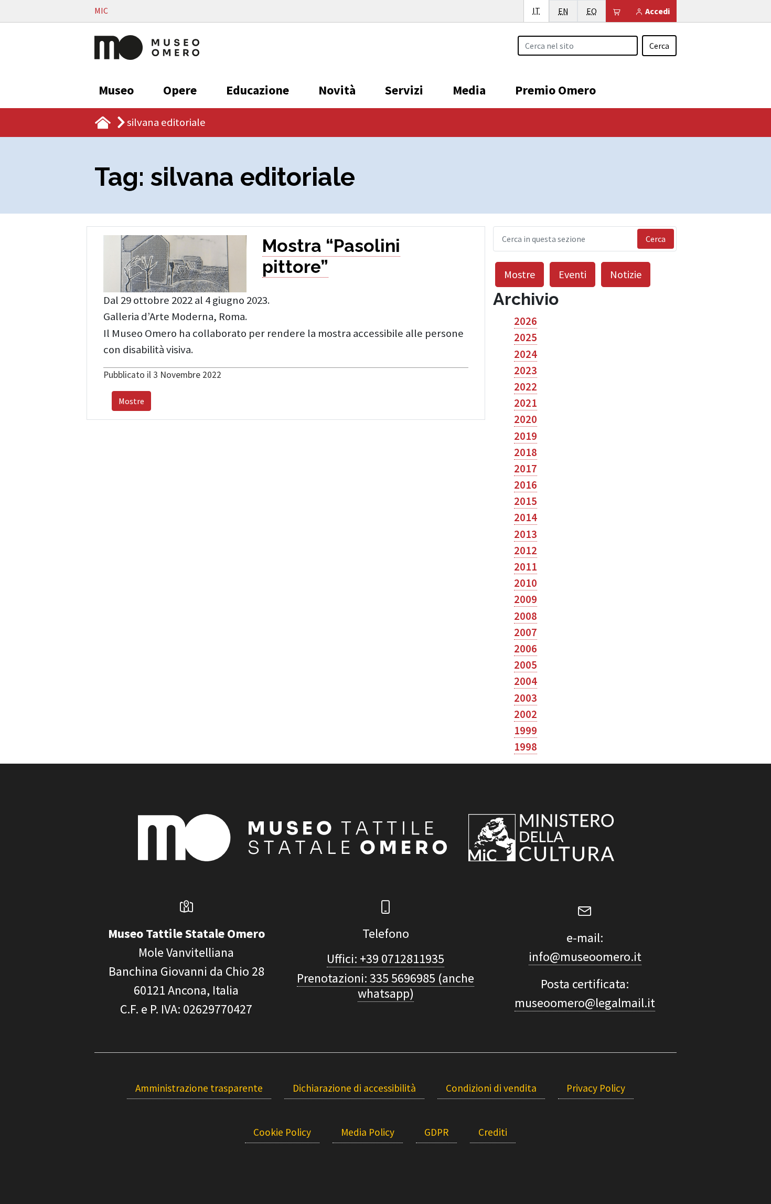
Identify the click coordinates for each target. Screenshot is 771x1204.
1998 (525, 747)
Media (469, 90)
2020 (525, 419)
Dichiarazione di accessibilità (354, 1088)
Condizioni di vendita (491, 1088)
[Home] (146, 46)
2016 (525, 485)
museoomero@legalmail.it (585, 1003)
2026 (525, 321)
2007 (525, 632)
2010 (525, 583)
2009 (525, 599)
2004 (525, 681)
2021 (525, 403)
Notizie (625, 274)
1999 (525, 730)
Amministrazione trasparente (199, 1088)
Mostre (131, 401)
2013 (525, 534)
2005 (525, 665)
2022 (525, 387)
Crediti (492, 1132)
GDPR (436, 1132)
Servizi (404, 90)
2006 (525, 649)
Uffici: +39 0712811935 (385, 958)
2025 (525, 337)
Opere (180, 90)
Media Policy (367, 1132)
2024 (525, 354)
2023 (525, 370)
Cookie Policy (282, 1132)
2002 (525, 714)
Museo (116, 90)
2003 (525, 698)
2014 (525, 517)
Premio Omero (555, 90)
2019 (525, 436)
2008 (525, 616)
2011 (525, 567)
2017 (525, 469)
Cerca (659, 45)
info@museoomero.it (585, 956)
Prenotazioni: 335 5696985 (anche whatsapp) (385, 985)
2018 (525, 452)
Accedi (657, 11)
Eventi (572, 274)
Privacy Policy (595, 1088)
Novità (337, 90)
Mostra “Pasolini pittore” (331, 256)
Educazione (257, 90)
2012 (525, 550)
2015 (525, 501)
